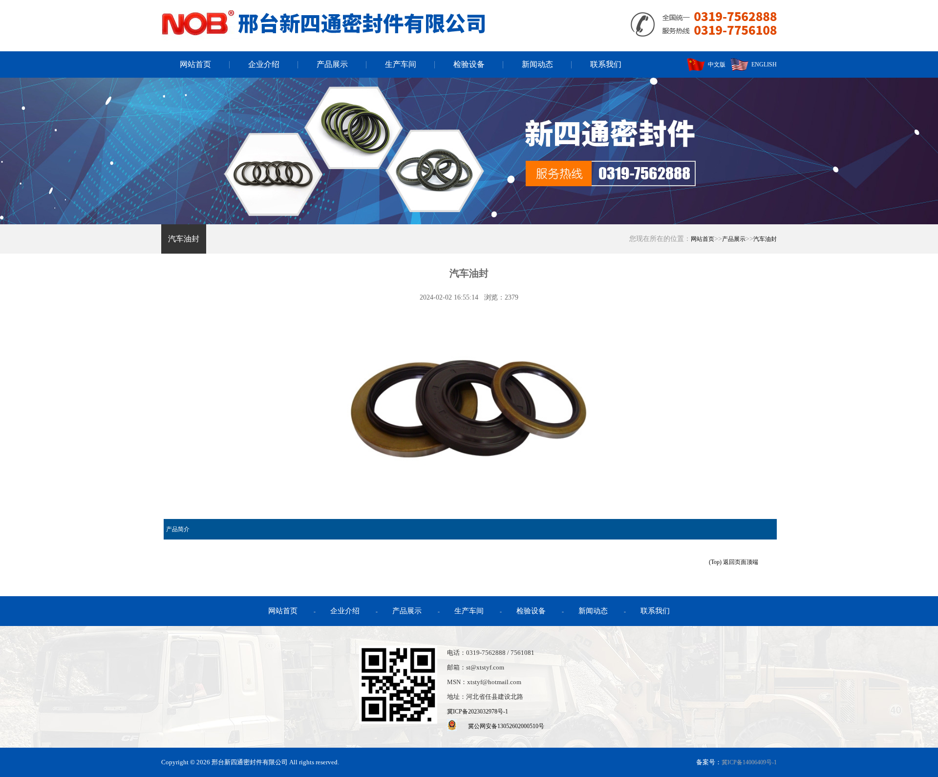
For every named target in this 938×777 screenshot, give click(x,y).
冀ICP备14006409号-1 (749, 762)
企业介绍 (263, 64)
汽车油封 (183, 239)
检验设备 (469, 64)
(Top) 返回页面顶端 (733, 562)
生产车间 (400, 64)
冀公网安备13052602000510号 (506, 726)
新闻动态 (537, 64)
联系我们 (605, 64)
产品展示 (332, 64)
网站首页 (195, 64)
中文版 (715, 64)
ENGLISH (762, 64)
